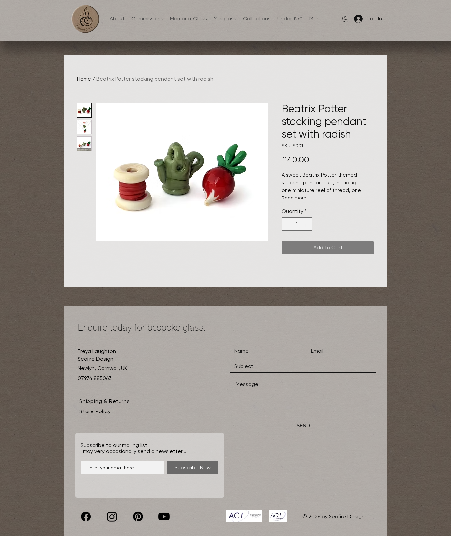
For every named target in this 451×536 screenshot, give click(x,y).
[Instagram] (112, 516)
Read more (294, 197)
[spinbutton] (297, 224)
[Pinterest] (138, 516)
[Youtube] (164, 516)
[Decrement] (287, 224)
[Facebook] (85, 516)
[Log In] (356, 19)
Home (84, 79)
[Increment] (306, 224)
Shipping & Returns (104, 401)
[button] (345, 19)
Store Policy (95, 411)
